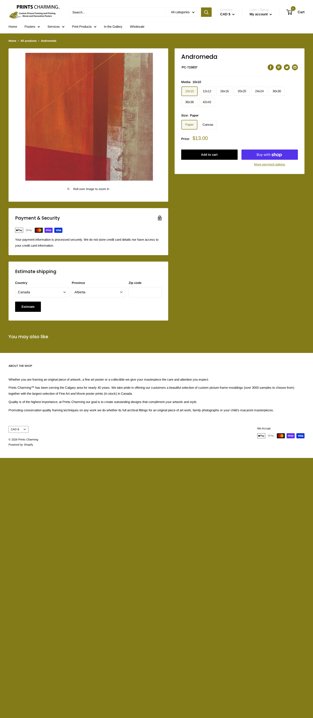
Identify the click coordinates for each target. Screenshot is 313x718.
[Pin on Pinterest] (279, 67)
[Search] (206, 12)
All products (28, 40)
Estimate (28, 306)
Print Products (82, 26)
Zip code (135, 283)
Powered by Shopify (21, 444)
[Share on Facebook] (271, 67)
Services (53, 26)
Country (21, 283)
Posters (29, 26)
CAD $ (15, 429)
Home (13, 26)
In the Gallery (113, 26)
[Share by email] (295, 67)
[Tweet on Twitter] (287, 67)
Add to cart (209, 155)
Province (78, 283)
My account (259, 14)
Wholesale (137, 26)
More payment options (269, 164)
